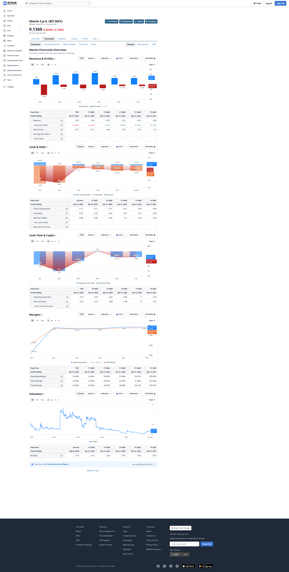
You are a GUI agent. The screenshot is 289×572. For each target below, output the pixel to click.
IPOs (78, 535)
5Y (33, 64)
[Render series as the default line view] (48, 320)
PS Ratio (94, 442)
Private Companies (84, 545)
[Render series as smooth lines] (51, 64)
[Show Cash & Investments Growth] (31, 209)
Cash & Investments (83, 195)
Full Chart (112, 21)
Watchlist (127, 21)
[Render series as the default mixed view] (48, 152)
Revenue (84, 106)
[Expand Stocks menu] (21, 21)
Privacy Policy (152, 545)
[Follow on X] (164, 566)
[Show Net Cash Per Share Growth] (31, 227)
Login (125, 531)
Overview (35, 39)
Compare (152, 21)
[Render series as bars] (48, 64)
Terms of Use (152, 540)
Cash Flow (83, 44)
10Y (37, 64)
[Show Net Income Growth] (31, 129)
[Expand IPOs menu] (21, 26)
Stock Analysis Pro (107, 531)
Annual (130, 44)
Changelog (127, 540)
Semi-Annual (143, 44)
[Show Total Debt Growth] (31, 213)
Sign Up (280, 3)
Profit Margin (111, 362)
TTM (154, 44)
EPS (106, 106)
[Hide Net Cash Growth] (31, 218)
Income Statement (52, 44)
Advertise (127, 549)
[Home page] (10, 3)
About (148, 531)
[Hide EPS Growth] (31, 134)
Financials (49, 39)
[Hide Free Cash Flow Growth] (31, 301)
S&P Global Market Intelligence (57, 464)
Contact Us (151, 535)
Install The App (105, 545)
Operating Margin (80, 362)
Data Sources (128, 545)
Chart (95, 39)
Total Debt (98, 195)
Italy (33, 24)
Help (258, 3)
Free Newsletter (106, 535)
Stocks (79, 531)
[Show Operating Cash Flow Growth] (31, 297)
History (74, 39)
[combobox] (58, 3)
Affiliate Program (153, 549)
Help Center (128, 554)
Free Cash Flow (104, 283)
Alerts (140, 21)
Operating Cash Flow (86, 283)
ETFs (78, 540)
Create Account (129, 535)
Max (42, 64)
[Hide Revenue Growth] (31, 120)
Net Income (96, 106)
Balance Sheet (69, 44)
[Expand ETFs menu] (21, 31)
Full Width (149, 58)
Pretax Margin (96, 362)
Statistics (62, 39)
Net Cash (109, 195)
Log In (269, 3)
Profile (85, 39)
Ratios (93, 44)
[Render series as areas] (55, 64)
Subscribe (207, 544)
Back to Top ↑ (93, 470)
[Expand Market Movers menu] (21, 65)
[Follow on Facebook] (158, 566)
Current (80, 146)
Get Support (104, 540)
